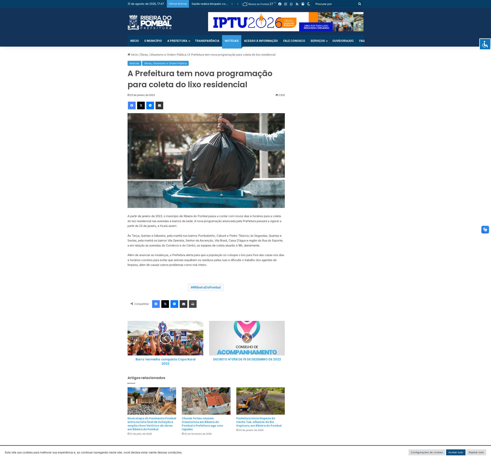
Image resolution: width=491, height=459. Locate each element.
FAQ (362, 40)
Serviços (318, 40)
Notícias (232, 40)
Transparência (207, 40)
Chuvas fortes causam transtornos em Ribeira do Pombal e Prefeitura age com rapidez (202, 423)
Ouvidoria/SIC (343, 40)
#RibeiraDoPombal (207, 287)
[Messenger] (150, 105)
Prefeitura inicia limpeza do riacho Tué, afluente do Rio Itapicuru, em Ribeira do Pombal (259, 422)
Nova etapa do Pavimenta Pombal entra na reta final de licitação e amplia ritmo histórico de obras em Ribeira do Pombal (152, 423)
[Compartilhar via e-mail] (159, 105)
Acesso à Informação (261, 40)
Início (134, 40)
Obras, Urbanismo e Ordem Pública (163, 54)
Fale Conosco (294, 40)
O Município (153, 40)
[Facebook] (132, 105)
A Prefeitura (177, 40)
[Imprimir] (193, 304)
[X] (141, 105)
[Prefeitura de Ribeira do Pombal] (149, 22)
